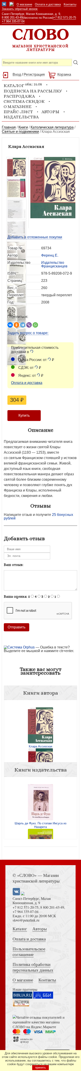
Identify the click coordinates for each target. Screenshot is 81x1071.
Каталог (20, 928)
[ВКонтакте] (10, 325)
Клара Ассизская (40, 746)
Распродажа (19, 96)
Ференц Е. (49, 255)
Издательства (21, 117)
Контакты (70, 4)
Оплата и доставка (48, 4)
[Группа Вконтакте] (4, 4)
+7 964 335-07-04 (13, 21)
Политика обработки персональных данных (33, 967)
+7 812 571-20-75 (64, 17)
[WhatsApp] (35, 325)
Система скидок (24, 101)
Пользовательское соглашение (29, 951)
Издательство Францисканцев (54, 264)
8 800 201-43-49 (12, 17)
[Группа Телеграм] (11, 4)
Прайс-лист (18, 111)
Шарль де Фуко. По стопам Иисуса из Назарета (40, 825)
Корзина (64, 74)
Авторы (50, 111)
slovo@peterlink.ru (26, 920)
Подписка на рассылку (33, 91)
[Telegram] (22, 325)
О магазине (24, 4)
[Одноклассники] (16, 325)
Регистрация (34, 74)
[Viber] (29, 325)
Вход (17, 74)
